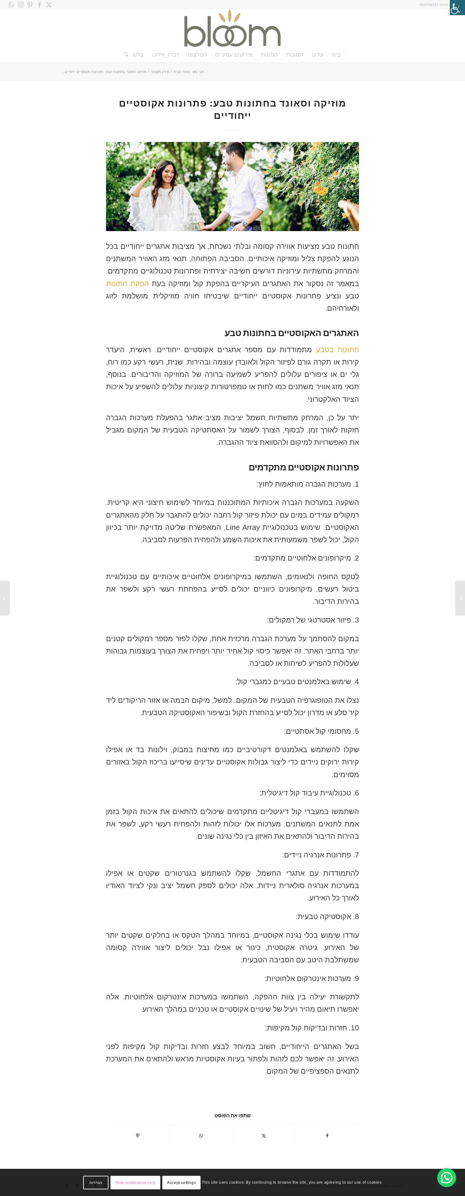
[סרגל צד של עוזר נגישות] (457, 7)
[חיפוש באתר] (124, 55)
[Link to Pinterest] (30, 4)
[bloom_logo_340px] (232, 28)
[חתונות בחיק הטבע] (232, 186)
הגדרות (96, 1182)
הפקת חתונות (127, 283)
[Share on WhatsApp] (201, 1136)
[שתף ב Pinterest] (137, 1136)
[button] (446, 1177)
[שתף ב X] (263, 1136)
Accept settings (181, 1182)
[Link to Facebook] (39, 4)
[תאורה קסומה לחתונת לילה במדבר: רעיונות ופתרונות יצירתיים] (460, 598)
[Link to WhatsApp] (11, 4)
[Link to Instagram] (20, 4)
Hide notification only (135, 1182)
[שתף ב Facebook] (327, 1136)
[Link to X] (49, 4)
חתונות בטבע (337, 350)
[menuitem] (336, 55)
